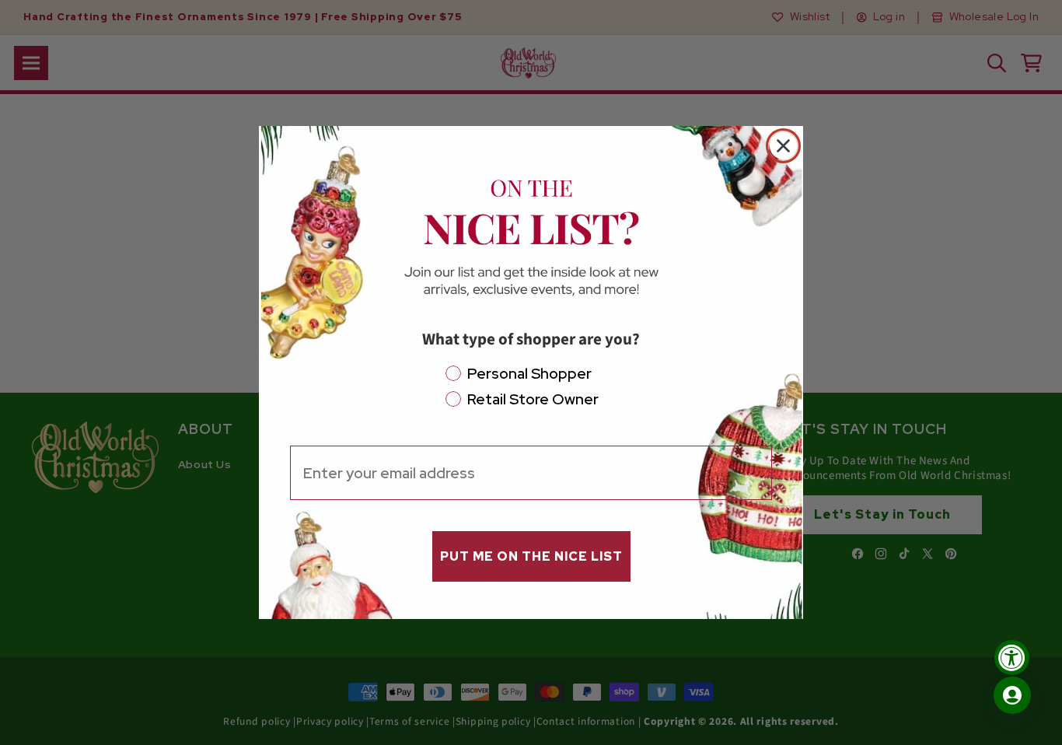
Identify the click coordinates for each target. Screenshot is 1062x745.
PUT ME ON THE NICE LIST (531, 556)
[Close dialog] (783, 145)
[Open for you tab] (1012, 695)
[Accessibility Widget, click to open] (1011, 657)
